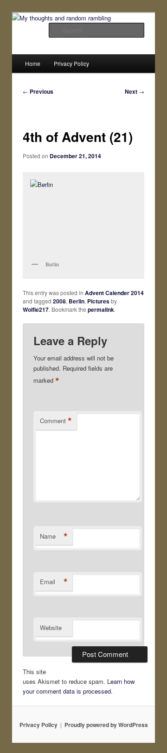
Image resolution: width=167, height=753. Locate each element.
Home (32, 63)
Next (134, 91)
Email (54, 581)
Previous (38, 91)
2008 (59, 301)
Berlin (76, 301)
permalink (101, 309)
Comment (56, 420)
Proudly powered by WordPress (106, 725)
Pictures (98, 301)
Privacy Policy (71, 63)
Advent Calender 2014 (114, 293)
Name (54, 536)
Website (51, 627)
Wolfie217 (36, 309)
